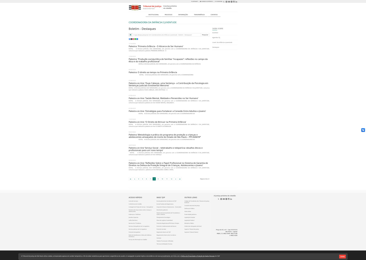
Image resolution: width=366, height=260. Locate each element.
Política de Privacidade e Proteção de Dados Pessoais (198, 256)
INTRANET (195, 1)
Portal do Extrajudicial (134, 232)
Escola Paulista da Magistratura (165, 204)
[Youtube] (224, 199)
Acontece (215, 33)
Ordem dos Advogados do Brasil (192, 226)
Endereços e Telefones (135, 214)
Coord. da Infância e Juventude (222, 42)
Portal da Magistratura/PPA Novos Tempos (168, 223)
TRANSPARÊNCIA (199, 15)
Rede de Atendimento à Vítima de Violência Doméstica (140, 235)
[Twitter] (219, 199)
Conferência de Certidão (135, 204)
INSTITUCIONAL (153, 15)
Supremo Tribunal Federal (191, 232)
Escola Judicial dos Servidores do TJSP (166, 201)
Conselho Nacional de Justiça (192, 205)
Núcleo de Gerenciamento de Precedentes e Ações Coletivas (168, 213)
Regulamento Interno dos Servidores (166, 235)
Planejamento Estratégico (163, 217)
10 (162, 179)
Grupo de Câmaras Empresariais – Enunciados (169, 207)
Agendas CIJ (216, 37)
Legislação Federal (189, 220)
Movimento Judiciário (162, 210)
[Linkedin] (231, 199)
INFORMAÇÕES (183, 15)
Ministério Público (189, 223)
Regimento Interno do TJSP (164, 232)
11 (167, 179)
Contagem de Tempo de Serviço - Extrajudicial (141, 207)
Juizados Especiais (133, 217)
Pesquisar (205, 35)
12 (171, 179)
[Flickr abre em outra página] (232, 2)
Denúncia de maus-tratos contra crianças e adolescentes (140, 210)
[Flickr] (226, 199)
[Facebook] (221, 199)
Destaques (215, 47)
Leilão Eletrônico (133, 220)
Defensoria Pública (189, 208)
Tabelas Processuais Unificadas (165, 241)
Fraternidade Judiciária (190, 214)
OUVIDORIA (219, 1)
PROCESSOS (168, 15)
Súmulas (159, 238)
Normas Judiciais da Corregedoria (138, 229)
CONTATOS (214, 15)
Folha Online (187, 211)
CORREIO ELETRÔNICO (207, 1)
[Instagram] (229, 199)
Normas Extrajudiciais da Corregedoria (139, 226)
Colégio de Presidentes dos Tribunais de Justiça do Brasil (196, 201)
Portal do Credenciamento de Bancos (166, 226)
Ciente (342, 256)
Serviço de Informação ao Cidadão (138, 239)
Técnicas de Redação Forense (164, 244)
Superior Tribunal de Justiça (191, 229)
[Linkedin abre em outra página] (236, 2)
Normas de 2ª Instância (135, 223)
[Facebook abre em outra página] (227, 2)
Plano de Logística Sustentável (165, 220)
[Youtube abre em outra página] (229, 2)
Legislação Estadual (189, 217)
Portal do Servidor (161, 229)
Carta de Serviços (133, 201)
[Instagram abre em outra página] (234, 2)
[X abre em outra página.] (224, 2)
